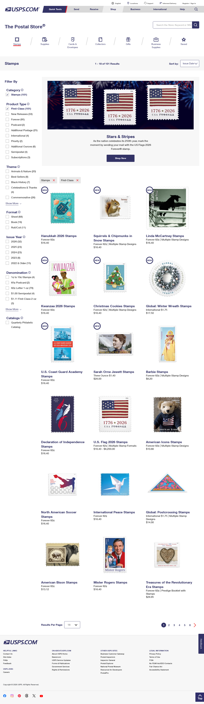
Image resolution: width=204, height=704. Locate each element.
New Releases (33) (22, 113)
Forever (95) (18, 119)
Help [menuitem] (182, 9)
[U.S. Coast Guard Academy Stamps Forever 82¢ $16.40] (65, 343)
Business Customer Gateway (112, 654)
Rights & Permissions (61, 670)
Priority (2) (16, 140)
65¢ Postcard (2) (20, 282)
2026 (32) (16, 241)
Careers (6, 672)
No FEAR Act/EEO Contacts (160, 663)
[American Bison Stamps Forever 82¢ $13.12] (65, 554)
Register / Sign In (189, 3)
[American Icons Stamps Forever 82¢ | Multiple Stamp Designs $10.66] (170, 414)
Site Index (7, 657)
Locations (134, 3)
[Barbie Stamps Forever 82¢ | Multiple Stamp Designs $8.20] (170, 343)
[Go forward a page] (195, 625)
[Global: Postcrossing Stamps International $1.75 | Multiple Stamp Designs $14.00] (170, 484)
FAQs (5, 660)
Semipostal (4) (19, 151)
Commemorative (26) (23, 197)
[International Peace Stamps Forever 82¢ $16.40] (118, 484)
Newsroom (56, 657)
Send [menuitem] (76, 9)
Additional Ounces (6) (23, 146)
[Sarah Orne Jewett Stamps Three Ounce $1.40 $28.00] (118, 343)
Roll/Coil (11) (18, 227)
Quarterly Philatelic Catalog (22, 324)
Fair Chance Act (155, 666)
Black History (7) (20, 182)
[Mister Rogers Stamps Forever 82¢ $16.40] (118, 554)
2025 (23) (16, 246)
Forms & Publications (61, 663)
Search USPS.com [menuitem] (196, 9)
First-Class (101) (21, 108)
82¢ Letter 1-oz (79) (22, 287)
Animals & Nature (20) (23, 171)
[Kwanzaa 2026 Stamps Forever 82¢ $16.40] (65, 278)
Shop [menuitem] (113, 9)
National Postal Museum (111, 666)
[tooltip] (22, 90)
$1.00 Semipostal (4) (22, 293)
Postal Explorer (107, 663)
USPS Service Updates (61, 660)
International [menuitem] (160, 9)
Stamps (46, 180)
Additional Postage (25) (24, 130)
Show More (12, 203)
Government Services (60, 666)
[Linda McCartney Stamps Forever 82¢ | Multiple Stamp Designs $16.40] (170, 208)
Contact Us (7, 654)
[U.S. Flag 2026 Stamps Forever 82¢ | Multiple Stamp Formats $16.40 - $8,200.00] (118, 414)
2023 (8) (15, 257)
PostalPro (105, 673)
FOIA (151, 660)
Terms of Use (154, 657)
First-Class (67, 180)
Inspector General (108, 660)
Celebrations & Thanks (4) (24, 189)
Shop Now (46, 78)
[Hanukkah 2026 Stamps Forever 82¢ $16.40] (65, 208)
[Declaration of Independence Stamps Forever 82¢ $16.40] (65, 414)
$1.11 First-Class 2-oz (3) (23, 301)
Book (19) (16, 221)
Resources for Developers (111, 670)
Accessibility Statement (159, 670)
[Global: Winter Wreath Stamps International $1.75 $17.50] (170, 278)
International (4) (20, 135)
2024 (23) (16, 252)
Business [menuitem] (135, 9)
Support (150, 3)
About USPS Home (59, 654)
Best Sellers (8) (19, 176)
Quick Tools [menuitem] (55, 9)
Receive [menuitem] (94, 9)
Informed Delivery (169, 3)
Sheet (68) (17, 216)
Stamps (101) (19, 94)
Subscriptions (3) (20, 157)
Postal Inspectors (108, 657)
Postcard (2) (18, 124)
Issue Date (188, 63)
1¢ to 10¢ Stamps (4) (23, 277)
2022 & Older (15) (21, 263)
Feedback (7, 663)
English (115, 3)
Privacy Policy (155, 654)
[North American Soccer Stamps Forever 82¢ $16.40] (65, 484)
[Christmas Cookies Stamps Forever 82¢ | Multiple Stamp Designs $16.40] (118, 278)
